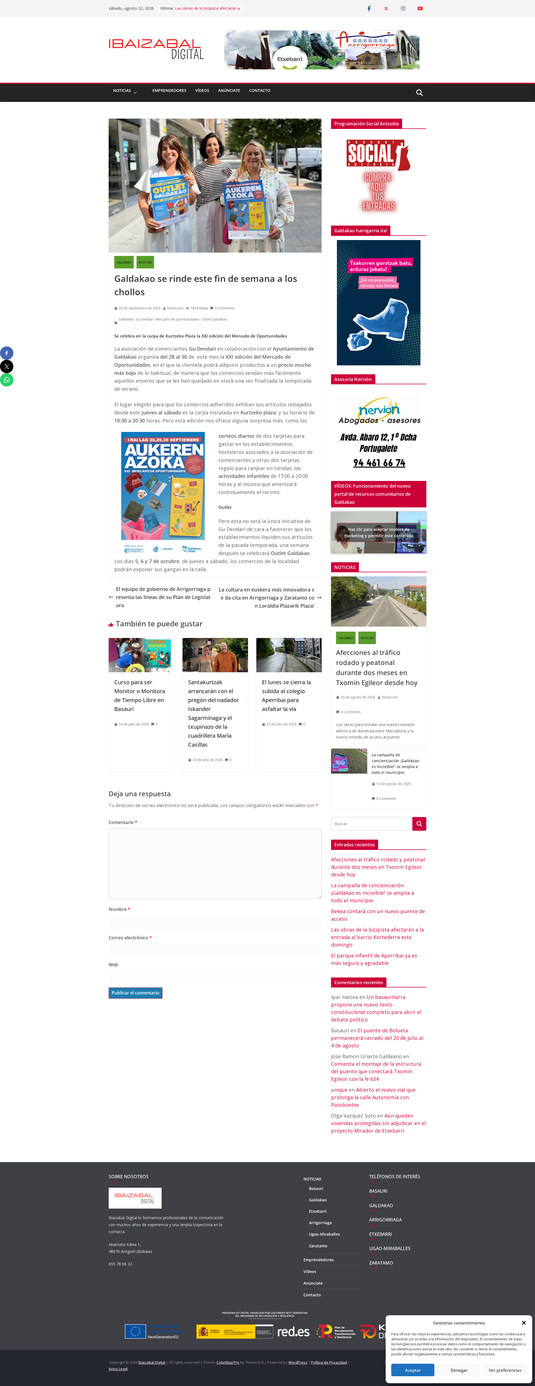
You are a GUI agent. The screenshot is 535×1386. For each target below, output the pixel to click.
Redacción (175, 308)
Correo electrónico (130, 938)
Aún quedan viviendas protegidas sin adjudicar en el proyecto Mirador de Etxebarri (378, 1123)
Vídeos (202, 90)
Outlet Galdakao (214, 319)
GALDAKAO (124, 262)
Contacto (259, 90)
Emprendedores (169, 90)
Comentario (123, 822)
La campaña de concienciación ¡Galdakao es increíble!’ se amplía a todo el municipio (395, 763)
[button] (524, 1323)
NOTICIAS (122, 90)
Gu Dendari (145, 319)
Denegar (459, 1370)
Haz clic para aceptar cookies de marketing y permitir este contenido (379, 532)
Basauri (316, 1188)
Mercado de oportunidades (177, 319)
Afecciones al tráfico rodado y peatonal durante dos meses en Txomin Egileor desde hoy (376, 667)
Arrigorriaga (320, 1222)
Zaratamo (318, 1245)
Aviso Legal (118, 1368)
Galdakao (126, 319)
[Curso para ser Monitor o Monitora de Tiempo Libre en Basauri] (141, 642)
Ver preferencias (505, 1370)
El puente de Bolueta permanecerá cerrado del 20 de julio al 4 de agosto (377, 1038)
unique (339, 1089)
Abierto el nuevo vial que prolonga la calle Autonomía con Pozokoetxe (373, 1097)
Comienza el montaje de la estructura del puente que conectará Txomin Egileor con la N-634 (376, 1071)
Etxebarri (318, 1211)
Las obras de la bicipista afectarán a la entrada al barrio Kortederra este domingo (377, 937)
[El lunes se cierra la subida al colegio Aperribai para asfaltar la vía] (289, 642)
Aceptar (413, 1370)
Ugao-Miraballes (324, 1234)
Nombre (119, 909)
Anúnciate (229, 90)
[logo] (135, 1190)
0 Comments (225, 308)
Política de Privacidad (329, 1362)
